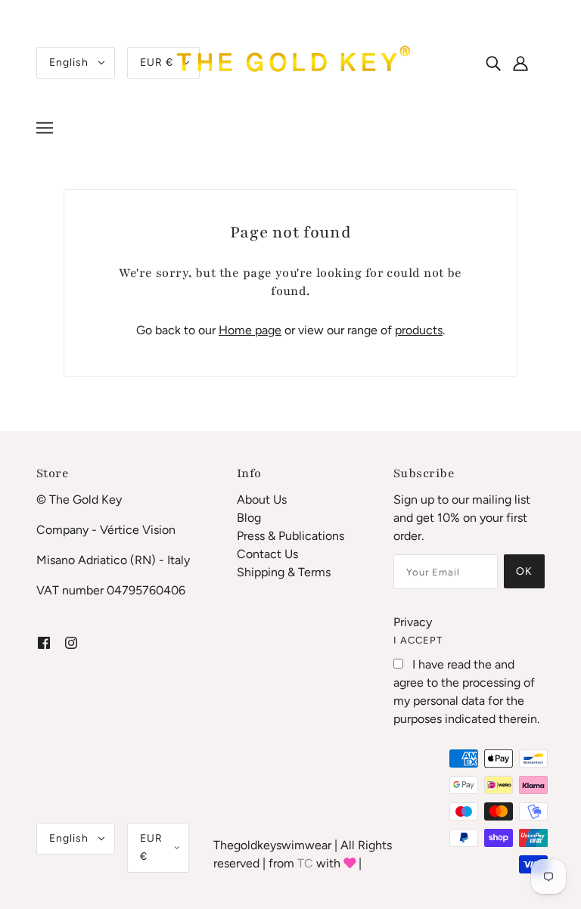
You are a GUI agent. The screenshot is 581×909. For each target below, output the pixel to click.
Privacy (412, 622)
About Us (262, 499)
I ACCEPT (418, 640)
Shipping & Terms (284, 572)
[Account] (529, 63)
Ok (524, 571)
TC (305, 863)
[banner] (290, 61)
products (419, 330)
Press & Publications (290, 536)
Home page (250, 330)
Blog (249, 517)
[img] (493, 63)
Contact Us (267, 554)
